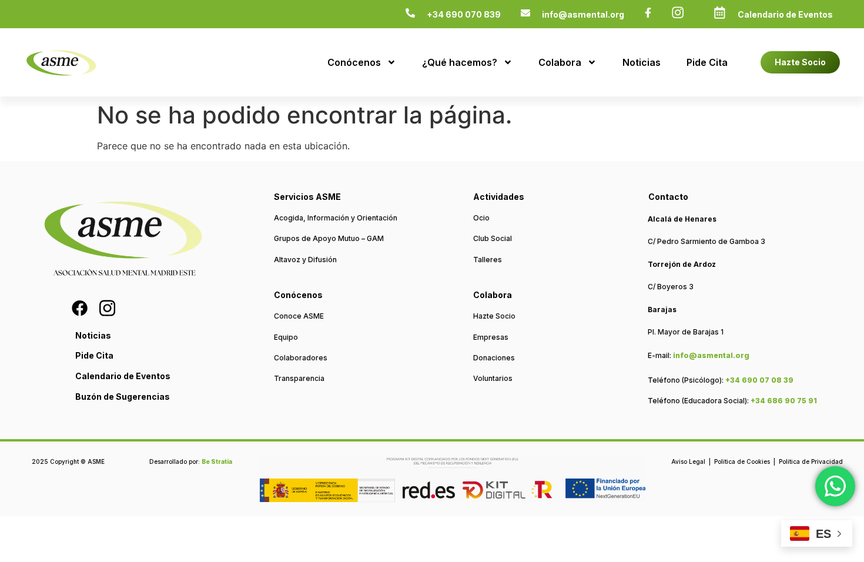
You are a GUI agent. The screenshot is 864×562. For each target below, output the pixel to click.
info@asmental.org (583, 14)
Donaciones (494, 357)
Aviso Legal (688, 461)
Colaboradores (300, 357)
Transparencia (299, 378)
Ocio (481, 217)
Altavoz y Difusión (305, 259)
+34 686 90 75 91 (784, 400)
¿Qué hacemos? (459, 62)
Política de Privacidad (811, 461)
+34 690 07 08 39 (759, 380)
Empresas (490, 337)
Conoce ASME (299, 316)
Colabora (559, 62)
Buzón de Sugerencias (122, 397)
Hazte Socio (494, 316)
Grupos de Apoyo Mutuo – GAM (329, 238)
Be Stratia (217, 461)
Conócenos (354, 62)
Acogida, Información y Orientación (335, 217)
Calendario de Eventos (785, 14)
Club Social (492, 238)
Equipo (286, 337)
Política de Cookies (742, 461)
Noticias (641, 62)
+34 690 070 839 (464, 14)
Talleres (487, 259)
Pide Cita (707, 62)
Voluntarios (493, 378)
